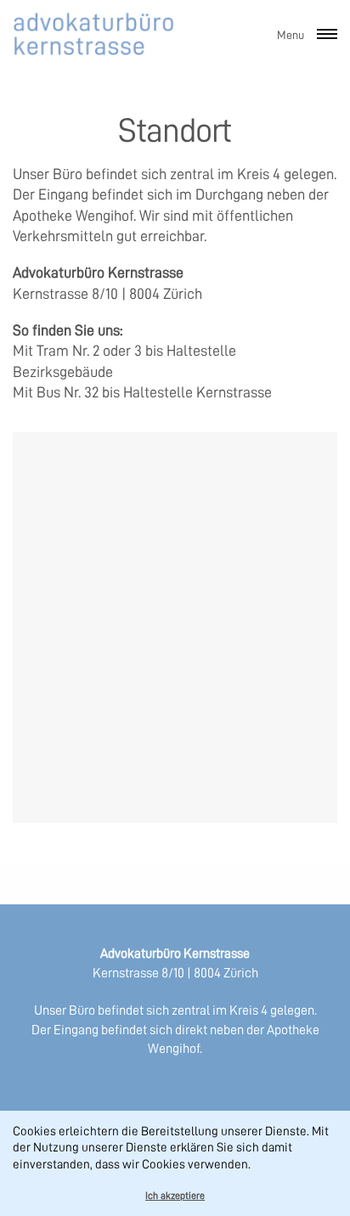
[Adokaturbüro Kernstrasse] (95, 34)
